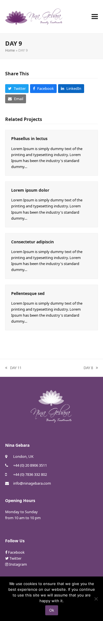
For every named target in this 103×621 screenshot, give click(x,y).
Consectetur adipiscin (32, 241)
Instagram (18, 564)
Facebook (16, 552)
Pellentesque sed (28, 293)
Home (10, 50)
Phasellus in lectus (29, 138)
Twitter (15, 558)
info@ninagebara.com (32, 483)
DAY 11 (13, 368)
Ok (51, 610)
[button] (95, 16)
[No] (96, 599)
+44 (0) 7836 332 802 (30, 474)
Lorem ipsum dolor (30, 190)
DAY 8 (88, 368)
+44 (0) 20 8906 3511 (30, 465)
